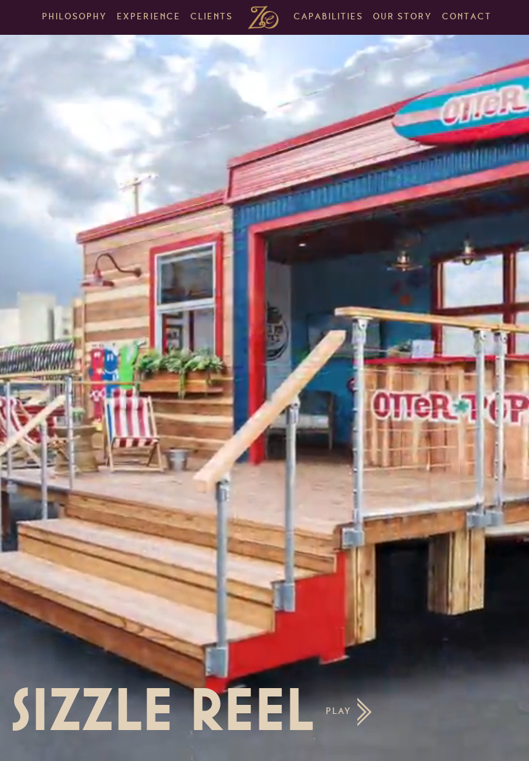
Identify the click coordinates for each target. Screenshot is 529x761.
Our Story (402, 17)
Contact (467, 17)
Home (263, 17)
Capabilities (328, 17)
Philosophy (74, 17)
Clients (211, 17)
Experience (149, 17)
